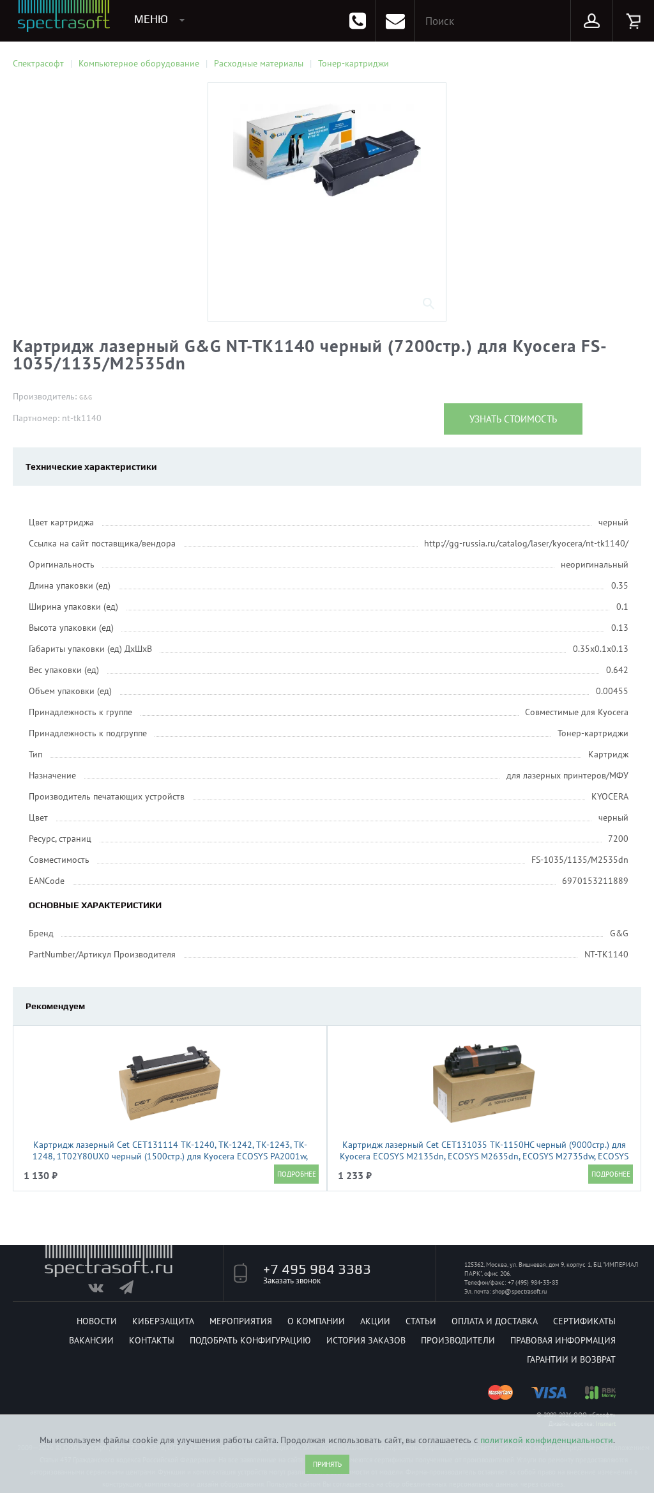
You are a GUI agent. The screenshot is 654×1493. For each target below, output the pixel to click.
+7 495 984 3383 (317, 1268)
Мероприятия (240, 1321)
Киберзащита (163, 1321)
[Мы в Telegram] (133, 1290)
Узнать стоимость (513, 419)
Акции (375, 1321)
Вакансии (91, 1340)
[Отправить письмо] (395, 21)
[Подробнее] (296, 1174)
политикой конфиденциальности (546, 1440)
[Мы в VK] (102, 1290)
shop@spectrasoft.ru (519, 1291)
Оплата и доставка (495, 1321)
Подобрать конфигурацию (250, 1340)
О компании (316, 1321)
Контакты (151, 1340)
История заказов (366, 1340)
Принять (327, 1464)
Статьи (421, 1321)
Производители (458, 1340)
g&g (85, 397)
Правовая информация (563, 1340)
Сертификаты (584, 1321)
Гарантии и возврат (571, 1359)
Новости (97, 1321)
